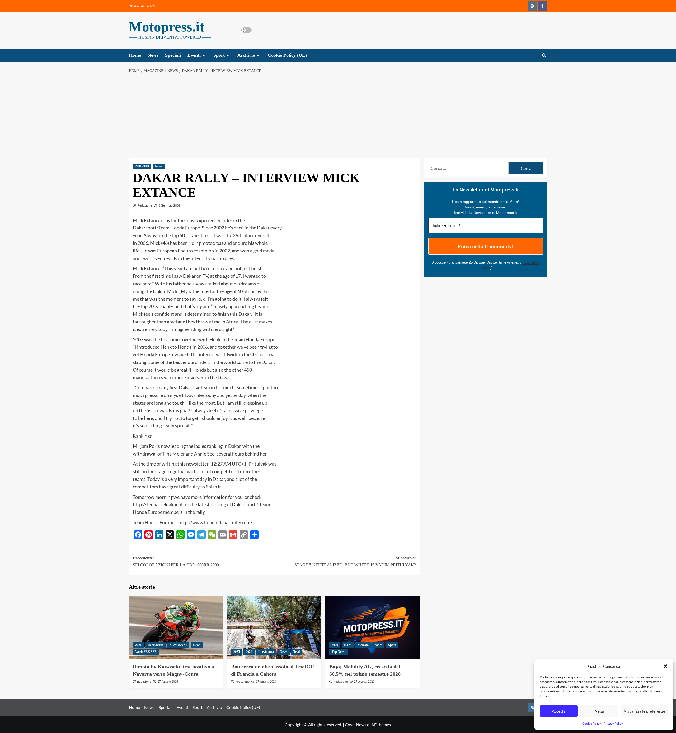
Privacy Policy (613, 723)
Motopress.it (166, 26)
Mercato (363, 645)
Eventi (194, 55)
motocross (212, 243)
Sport (219, 55)
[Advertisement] (338, 116)
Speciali (173, 55)
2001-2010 (142, 166)
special (182, 425)
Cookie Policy (591, 723)
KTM (347, 645)
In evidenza (155, 645)
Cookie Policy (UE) (287, 55)
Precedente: (176, 561)
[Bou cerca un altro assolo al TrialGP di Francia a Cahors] (274, 627)
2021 (138, 645)
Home (135, 55)
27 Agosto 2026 (168, 681)
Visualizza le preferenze (644, 711)
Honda (177, 228)
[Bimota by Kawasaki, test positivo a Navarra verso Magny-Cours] (176, 627)
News (153, 55)
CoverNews (355, 724)
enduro (240, 243)
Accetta (559, 711)
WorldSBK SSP (145, 652)
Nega (599, 711)
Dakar (263, 228)
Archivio (246, 55)
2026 (249, 652)
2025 (236, 652)
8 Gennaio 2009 (169, 205)
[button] (665, 666)
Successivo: (355, 561)
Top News (338, 652)
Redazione (144, 205)
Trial (296, 652)
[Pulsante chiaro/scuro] (246, 30)
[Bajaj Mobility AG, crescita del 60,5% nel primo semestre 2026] (372, 627)
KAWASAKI (178, 645)
